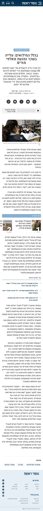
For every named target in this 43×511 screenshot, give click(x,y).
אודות (37, 501)
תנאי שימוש (24, 503)
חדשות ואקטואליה (21, 50)
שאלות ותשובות (12, 499)
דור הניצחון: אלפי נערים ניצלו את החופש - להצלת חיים (22, 299)
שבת (26, 489)
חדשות (37, 484)
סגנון (15, 484)
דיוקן (26, 484)
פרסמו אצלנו (24, 499)
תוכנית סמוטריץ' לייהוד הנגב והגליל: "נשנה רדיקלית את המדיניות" (22, 284)
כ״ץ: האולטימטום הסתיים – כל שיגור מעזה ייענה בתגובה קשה (20, 291)
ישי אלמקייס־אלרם (25, 91)
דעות (37, 486)
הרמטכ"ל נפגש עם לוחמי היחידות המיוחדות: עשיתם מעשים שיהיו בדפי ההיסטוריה (23, 224)
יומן (37, 489)
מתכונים (14, 486)
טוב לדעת (14, 489)
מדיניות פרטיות (23, 501)
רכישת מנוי (35, 503)
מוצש (26, 486)
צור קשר (36, 499)
